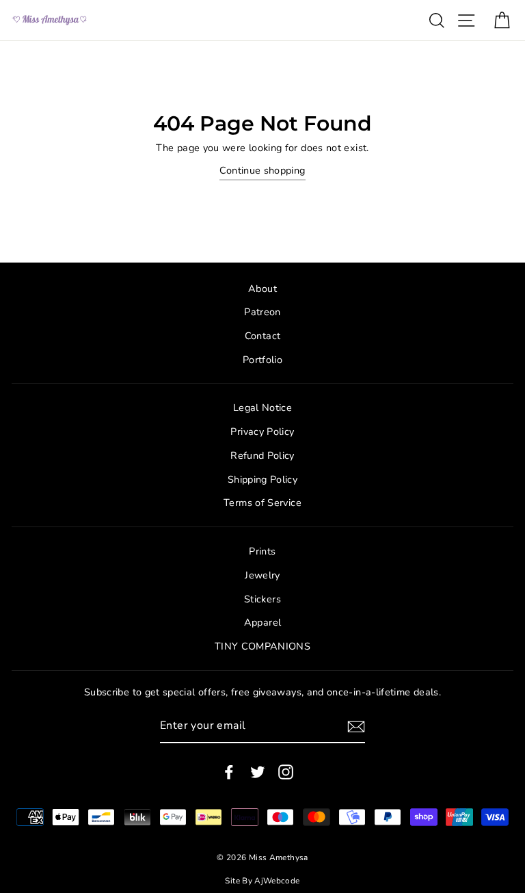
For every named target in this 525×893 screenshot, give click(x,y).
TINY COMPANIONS (262, 646)
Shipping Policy (262, 479)
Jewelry (262, 575)
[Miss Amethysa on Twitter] (257, 772)
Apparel (263, 622)
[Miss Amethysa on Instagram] (285, 772)
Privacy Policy (262, 431)
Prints (262, 551)
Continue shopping (262, 170)
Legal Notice (262, 407)
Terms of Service (262, 502)
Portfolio (262, 359)
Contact (263, 336)
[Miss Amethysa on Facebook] (229, 772)
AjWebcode (276, 880)
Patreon (262, 312)
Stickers (262, 599)
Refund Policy (262, 455)
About (262, 288)
